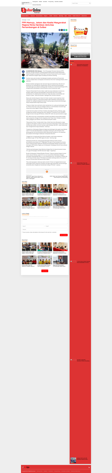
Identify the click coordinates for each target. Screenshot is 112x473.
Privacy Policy (57, 471)
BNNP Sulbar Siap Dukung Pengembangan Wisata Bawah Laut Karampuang (59, 176)
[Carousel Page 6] (82, 56)
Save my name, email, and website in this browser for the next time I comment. (39, 232)
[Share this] (60, 30)
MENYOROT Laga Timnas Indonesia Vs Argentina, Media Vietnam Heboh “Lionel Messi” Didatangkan (34, 176)
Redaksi (45, 471)
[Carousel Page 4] (79, 56)
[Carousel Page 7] (84, 56)
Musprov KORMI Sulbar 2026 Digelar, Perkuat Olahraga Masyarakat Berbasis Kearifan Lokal (28, 194)
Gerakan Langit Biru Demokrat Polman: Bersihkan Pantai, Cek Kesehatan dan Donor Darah (83, 360)
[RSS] (47, 172)
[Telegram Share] (64, 30)
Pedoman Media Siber (75, 471)
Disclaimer (51, 471)
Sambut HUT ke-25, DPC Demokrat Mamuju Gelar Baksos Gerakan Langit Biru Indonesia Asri (83, 459)
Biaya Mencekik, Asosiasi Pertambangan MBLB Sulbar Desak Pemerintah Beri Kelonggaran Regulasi (59, 207)
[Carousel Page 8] (85, 56)
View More (44, 270)
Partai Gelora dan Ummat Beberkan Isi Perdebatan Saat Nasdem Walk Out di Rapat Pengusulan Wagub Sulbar (59, 194)
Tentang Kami (39, 471)
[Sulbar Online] (32, 10)
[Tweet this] (62, 30)
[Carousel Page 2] (76, 56)
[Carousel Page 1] (75, 56)
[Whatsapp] (66, 30)
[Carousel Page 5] (81, 56)
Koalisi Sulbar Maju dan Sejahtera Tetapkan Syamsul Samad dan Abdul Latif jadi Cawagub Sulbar (28, 207)
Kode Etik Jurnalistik (66, 471)
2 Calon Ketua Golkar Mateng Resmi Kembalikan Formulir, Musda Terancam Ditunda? (44, 207)
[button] (90, 3)
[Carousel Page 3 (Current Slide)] (78, 56)
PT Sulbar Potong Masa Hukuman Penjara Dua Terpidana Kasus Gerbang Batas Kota (45, 194)
